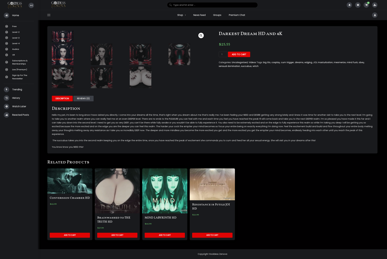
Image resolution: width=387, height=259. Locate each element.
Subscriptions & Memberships (20, 62)
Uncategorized (240, 62)
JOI (315, 62)
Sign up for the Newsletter (19, 77)
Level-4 (16, 43)
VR (13, 54)
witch (256, 66)
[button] (201, 35)
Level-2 (16, 32)
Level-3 (16, 37)
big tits (266, 62)
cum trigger (287, 62)
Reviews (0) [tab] (83, 98)
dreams (299, 62)
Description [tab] (62, 98)
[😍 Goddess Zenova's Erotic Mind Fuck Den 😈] (14, 5)
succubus (246, 66)
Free (14, 26)
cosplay (276, 62)
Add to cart (239, 54)
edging (308, 62)
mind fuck (352, 62)
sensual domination (229, 66)
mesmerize (340, 62)
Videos (252, 62)
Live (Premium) (19, 69)
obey (361, 62)
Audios (15, 49)
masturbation (325, 62)
